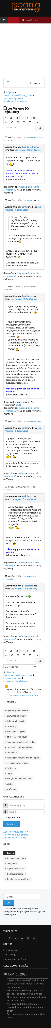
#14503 (29, 576)
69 (24, 122)
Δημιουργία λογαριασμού (14, 832)
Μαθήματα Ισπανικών (16, 721)
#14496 (30, 137)
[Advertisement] (25, 52)
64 (28, 118)
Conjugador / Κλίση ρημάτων (19, 747)
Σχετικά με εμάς (10, 950)
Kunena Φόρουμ (30, 695)
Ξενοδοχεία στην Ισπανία (17, 763)
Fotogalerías (12, 863)
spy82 (39, 200)
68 (18, 122)
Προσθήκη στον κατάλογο (18, 879)
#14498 (30, 287)
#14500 (30, 487)
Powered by (15, 695)
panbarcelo (8, 579)
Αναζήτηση (11, 789)
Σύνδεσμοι (11, 768)
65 (34, 118)
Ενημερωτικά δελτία (15, 869)
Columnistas (12, 752)
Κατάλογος (11, 726)
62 (17, 118)
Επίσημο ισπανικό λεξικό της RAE (21, 742)
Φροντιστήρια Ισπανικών (17, 711)
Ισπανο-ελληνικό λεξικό (17, 737)
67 (12, 122)
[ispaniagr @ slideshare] (34, 938)
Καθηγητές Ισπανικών (16, 716)
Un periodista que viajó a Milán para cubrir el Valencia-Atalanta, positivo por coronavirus (25, 983)
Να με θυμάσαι (13, 817)
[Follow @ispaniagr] (15, 938)
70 (30, 122)
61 (11, 118)
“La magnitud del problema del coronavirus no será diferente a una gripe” (25, 1007)
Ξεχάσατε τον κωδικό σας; (14, 838)
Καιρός (10, 773)
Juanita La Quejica (30, 147)
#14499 (30, 421)
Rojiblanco (7, 289)
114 (36, 122)
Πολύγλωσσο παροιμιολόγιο (19, 779)
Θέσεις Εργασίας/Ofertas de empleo (23, 758)
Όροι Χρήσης (9, 954)
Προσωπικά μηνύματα (16, 858)
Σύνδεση (21, 187)
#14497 (30, 200)
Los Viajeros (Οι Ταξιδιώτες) (28, 150)
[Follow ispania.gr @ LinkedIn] (21, 938)
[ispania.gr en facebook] (9, 938)
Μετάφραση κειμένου (16, 731)
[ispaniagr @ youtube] (28, 938)
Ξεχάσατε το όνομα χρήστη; (15, 835)
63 (22, 118)
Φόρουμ (10, 853)
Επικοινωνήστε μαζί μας (14, 959)
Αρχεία (9, 784)
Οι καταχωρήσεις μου (16, 874)
